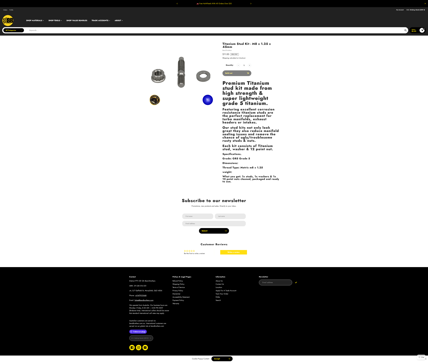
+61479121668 (140, 295)
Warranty (176, 303)
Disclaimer (176, 294)
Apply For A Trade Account (226, 290)
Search (218, 300)
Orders (5, 10)
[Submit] (296, 282)
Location (219, 287)
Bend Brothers (227, 50)
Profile (11, 10)
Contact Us (220, 284)
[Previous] (177, 3)
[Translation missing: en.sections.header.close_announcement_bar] (425, 3)
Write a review (233, 252)
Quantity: (229, 65)
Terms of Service (179, 287)
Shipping (225, 58)
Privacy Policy (178, 290)
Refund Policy (178, 281)
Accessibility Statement (181, 297)
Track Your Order (222, 294)
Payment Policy (178, 300)
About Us (219, 281)
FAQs (218, 297)
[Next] (251, 3)
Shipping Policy (178, 284)
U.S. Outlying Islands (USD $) (416, 10)
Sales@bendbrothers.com (144, 300)
